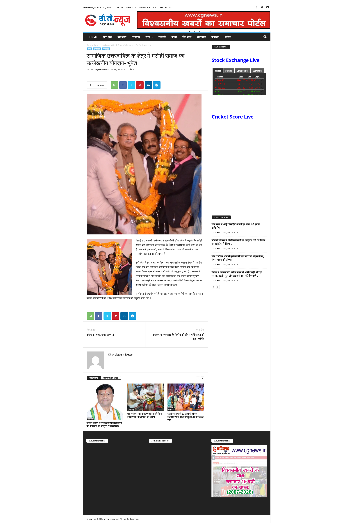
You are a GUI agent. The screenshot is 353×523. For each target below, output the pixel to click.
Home (120, 7)
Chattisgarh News (99, 69)
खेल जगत (186, 37)
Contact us (165, 7)
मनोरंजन (215, 37)
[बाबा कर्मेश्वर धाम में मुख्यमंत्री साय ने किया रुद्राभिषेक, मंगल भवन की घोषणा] (145, 397)
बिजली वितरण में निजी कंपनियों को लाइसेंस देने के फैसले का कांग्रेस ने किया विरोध (104, 424)
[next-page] (202, 378)
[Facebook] (256, 7)
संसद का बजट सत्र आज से (100, 334)
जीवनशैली (201, 37)
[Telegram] (157, 85)
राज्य (148, 37)
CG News (216, 232)
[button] (265, 37)
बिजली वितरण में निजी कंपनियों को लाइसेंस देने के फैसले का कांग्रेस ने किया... (238, 241)
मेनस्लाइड (106, 49)
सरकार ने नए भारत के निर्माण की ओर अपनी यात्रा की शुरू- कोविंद (178, 336)
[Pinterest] (140, 85)
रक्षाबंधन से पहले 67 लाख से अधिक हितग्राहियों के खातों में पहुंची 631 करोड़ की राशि (185, 417)
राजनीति (162, 37)
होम (88, 45)
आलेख (228, 37)
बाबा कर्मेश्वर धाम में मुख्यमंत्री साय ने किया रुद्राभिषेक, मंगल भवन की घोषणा (144, 415)
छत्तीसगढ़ (136, 37)
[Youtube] (267, 7)
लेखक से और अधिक (111, 378)
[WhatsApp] (114, 85)
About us (131, 7)
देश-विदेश (122, 37)
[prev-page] (198, 378)
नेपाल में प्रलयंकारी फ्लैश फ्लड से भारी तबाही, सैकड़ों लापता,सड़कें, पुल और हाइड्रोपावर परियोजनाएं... (237, 274)
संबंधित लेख (94, 378)
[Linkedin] (148, 85)
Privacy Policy (147, 7)
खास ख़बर (107, 37)
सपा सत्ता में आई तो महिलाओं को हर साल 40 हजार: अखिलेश (236, 225)
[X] (262, 7)
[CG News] (108, 20)
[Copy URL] (165, 85)
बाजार (174, 37)
